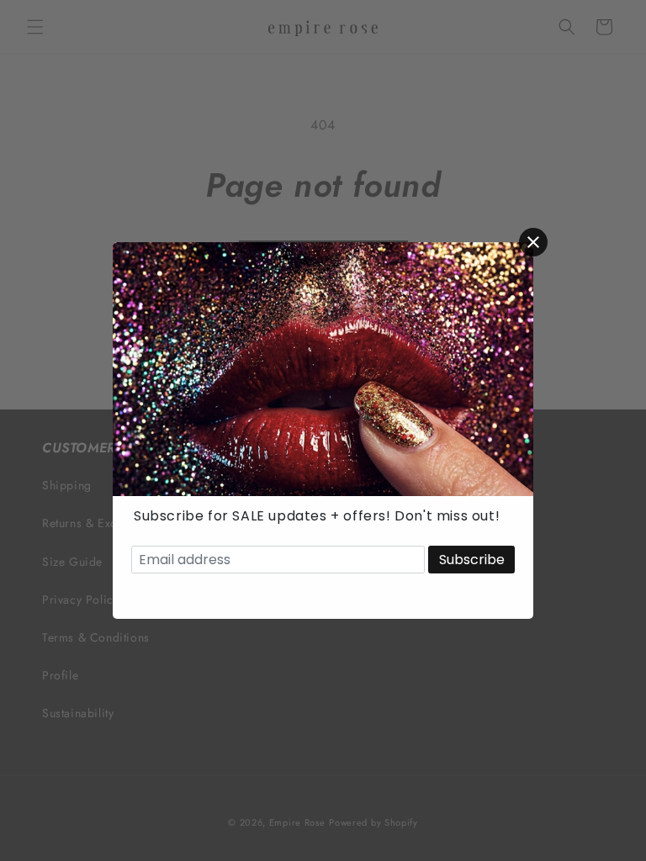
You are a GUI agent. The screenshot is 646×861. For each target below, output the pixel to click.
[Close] (533, 242)
